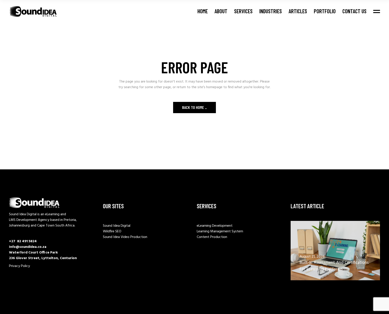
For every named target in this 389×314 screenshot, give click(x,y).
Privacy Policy (19, 266)
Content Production (212, 237)
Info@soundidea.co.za (27, 247)
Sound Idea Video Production (125, 237)
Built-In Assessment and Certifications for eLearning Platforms (334, 266)
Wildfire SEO (112, 231)
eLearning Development (215, 226)
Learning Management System (220, 231)
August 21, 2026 (312, 257)
